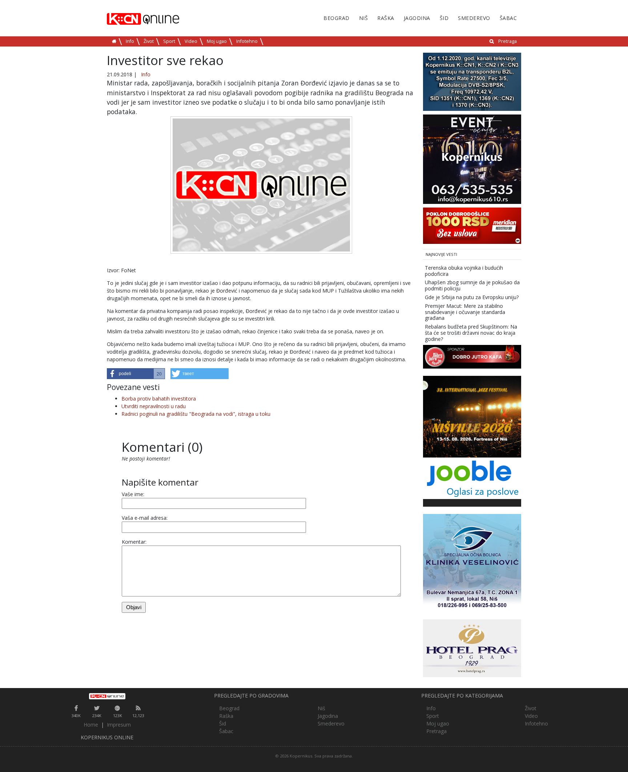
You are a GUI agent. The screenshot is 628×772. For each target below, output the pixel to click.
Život (149, 41)
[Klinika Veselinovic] (472, 562)
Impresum (119, 724)
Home (91, 724)
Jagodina (417, 18)
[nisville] (472, 416)
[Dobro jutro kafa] (472, 356)
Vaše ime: (133, 494)
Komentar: (134, 541)
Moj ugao (217, 41)
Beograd (336, 18)
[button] (136, 373)
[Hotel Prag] (472, 647)
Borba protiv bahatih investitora (158, 398)
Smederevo (474, 18)
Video (191, 41)
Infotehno (247, 41)
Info (130, 41)
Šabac (508, 18)
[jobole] (472, 477)
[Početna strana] (107, 696)
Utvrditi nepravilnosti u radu (153, 406)
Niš (363, 18)
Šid (444, 18)
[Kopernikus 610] (472, 158)
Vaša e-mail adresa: (145, 517)
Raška (385, 18)
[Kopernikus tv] (472, 81)
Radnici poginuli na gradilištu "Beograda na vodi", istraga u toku (195, 413)
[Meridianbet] (472, 225)
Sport (169, 41)
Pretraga (507, 41)
